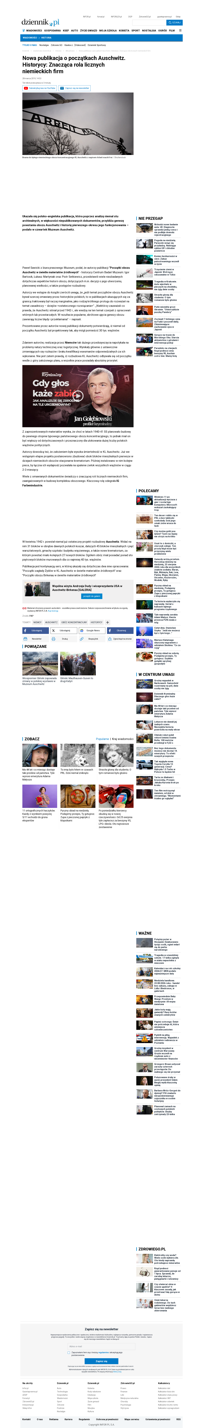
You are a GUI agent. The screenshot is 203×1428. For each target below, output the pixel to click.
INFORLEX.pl (116, 17)
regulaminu (103, 1352)
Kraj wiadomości (123, 739)
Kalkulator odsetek (166, 1401)
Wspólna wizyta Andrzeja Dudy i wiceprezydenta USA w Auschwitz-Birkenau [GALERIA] (87, 588)
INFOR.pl (87, 17)
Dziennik (25, 51)
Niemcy (37, 622)
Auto (59, 1388)
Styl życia (125, 1408)
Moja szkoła (93, 1398)
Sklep (178, 17)
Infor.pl (25, 1388)
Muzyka (91, 1408)
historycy (96, 622)
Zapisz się (101, 1361)
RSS (178, 1419)
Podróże (60, 1408)
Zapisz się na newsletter (77, 88)
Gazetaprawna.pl (30, 1392)
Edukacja (92, 1395)
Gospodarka (62, 1395)
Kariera (68, 1419)
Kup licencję (53, 611)
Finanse (124, 1392)
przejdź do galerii (91, 596)
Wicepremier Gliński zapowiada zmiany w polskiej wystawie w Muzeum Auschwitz (39, 681)
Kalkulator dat (164, 1388)
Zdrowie (60, 1405)
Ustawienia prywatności (158, 1419)
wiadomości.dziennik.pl (42, 51)
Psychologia (126, 1405)
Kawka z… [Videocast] (74, 45)
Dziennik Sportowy (97, 45)
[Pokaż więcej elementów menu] (180, 30)
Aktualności (70, 51)
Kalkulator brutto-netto (168, 1405)
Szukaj (176, 22)
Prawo (123, 1388)
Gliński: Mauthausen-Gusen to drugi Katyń (76, 680)
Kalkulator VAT (164, 1398)
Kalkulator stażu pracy (167, 1395)
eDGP (25, 1395)
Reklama (53, 1419)
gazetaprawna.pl (164, 17)
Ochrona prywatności (107, 1419)
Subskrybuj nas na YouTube (42, 88)
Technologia (62, 1392)
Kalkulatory (164, 1383)
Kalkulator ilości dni (166, 1392)
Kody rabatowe (94, 1392)
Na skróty (28, 1383)
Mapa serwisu (132, 1419)
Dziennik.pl (62, 1383)
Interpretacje (28, 1405)
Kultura (91, 1411)
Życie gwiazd (93, 1401)
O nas (40, 1419)
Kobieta (91, 1388)
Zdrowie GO (56, 45)
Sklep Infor (27, 1408)
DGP (130, 17)
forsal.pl (100, 17)
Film (89, 1405)
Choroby (124, 1401)
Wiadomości (30, 37)
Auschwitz (51, 622)
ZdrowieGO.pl (145, 17)
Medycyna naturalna (129, 1398)
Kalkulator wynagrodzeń (168, 1408)
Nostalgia (44, 45)
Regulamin (84, 1419)
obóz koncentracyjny (74, 622)
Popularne (102, 739)
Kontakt (26, 1419)
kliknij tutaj (117, 1372)
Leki (122, 1395)
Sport (59, 1401)
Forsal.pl (26, 1398)
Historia (46, 37)
